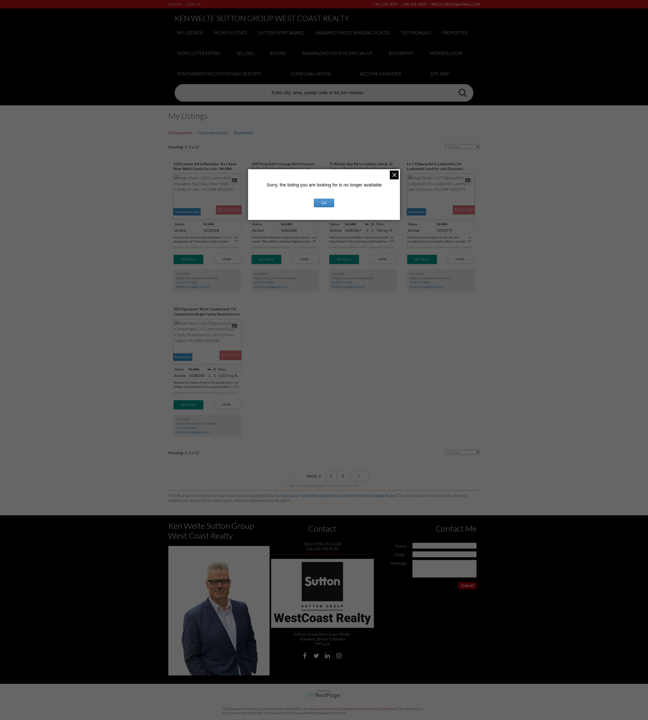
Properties (454, 32)
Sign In (174, 4)
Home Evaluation (310, 74)
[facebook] (305, 656)
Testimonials (416, 32)
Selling (245, 53)
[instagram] (339, 656)
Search (462, 92)
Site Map (440, 74)
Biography (401, 53)
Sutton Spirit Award (281, 32)
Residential (243, 132)
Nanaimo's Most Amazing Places (352, 32)
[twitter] (316, 656)
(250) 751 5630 (186, 282)
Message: (399, 563)
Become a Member (380, 74)
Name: (401, 545)
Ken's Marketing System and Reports (219, 74)
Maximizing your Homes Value (338, 53)
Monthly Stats (230, 32)
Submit (467, 585)
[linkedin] (328, 656)
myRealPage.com (324, 695)
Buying (278, 53)
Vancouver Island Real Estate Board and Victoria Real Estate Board (338, 495)
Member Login (446, 53)
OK (324, 203)
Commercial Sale (213, 132)
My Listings (190, 32)
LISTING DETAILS (188, 259)
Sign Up (193, 4)
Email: (400, 554)
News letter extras (198, 53)
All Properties (180, 132)
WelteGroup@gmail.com (193, 287)
